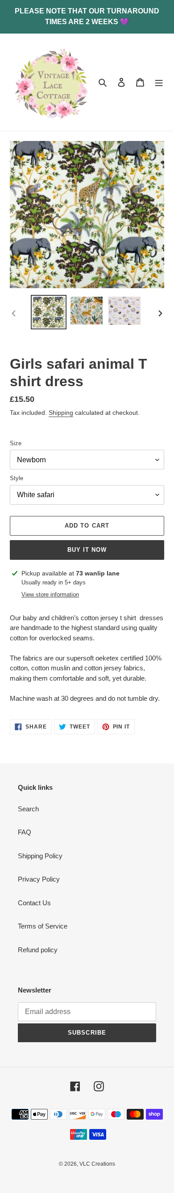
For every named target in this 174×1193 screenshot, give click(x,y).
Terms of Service (42, 926)
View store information (50, 594)
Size (15, 443)
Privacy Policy (39, 879)
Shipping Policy (40, 856)
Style (16, 478)
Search (28, 809)
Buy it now (87, 549)
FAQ (24, 832)
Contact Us (34, 903)
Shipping (61, 412)
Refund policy (38, 950)
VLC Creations (97, 1164)
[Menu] (158, 82)
